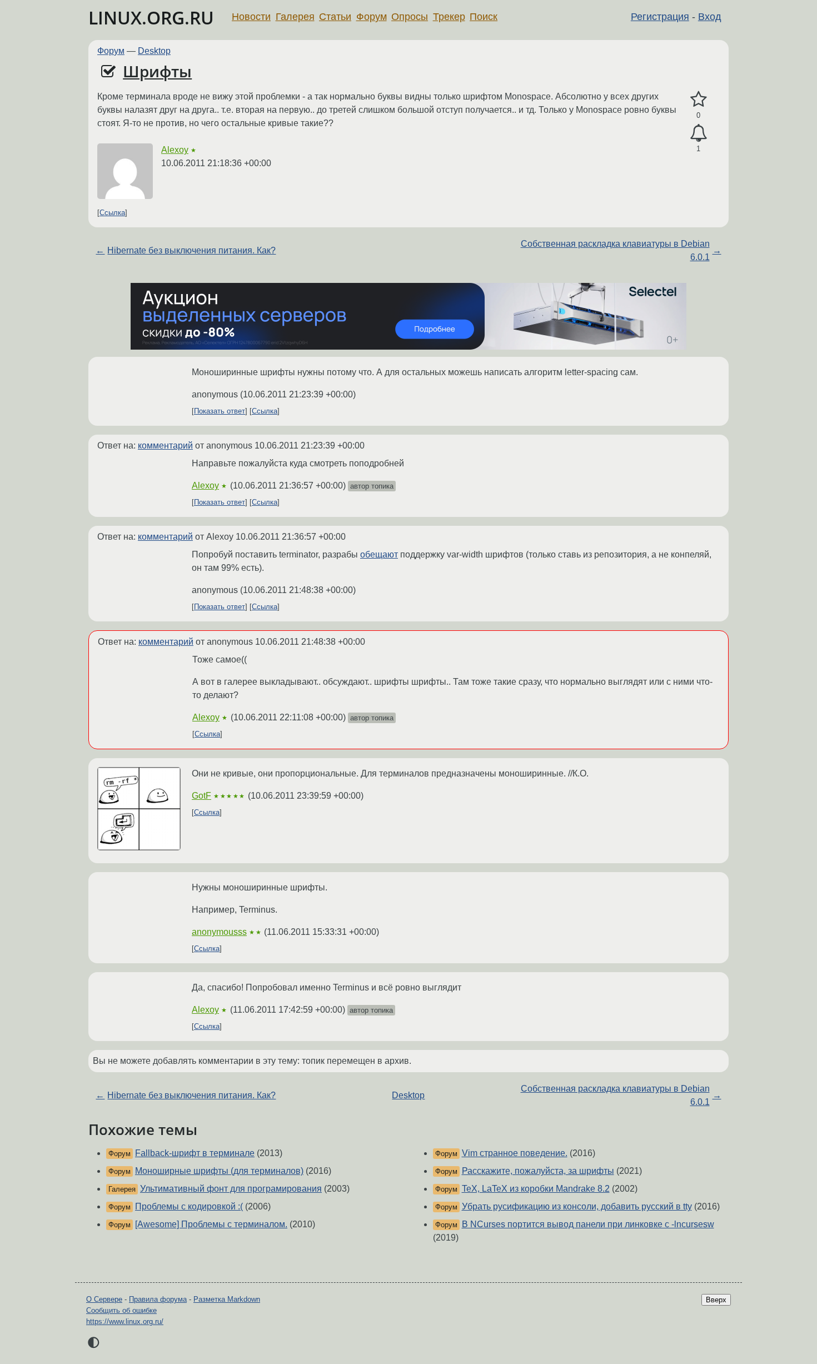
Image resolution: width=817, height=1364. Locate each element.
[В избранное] (698, 99)
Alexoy (174, 150)
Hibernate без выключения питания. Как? (191, 250)
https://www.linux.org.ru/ (124, 1321)
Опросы (409, 16)
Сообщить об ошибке (121, 1310)
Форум (371, 16)
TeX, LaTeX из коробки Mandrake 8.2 (536, 1188)
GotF (201, 795)
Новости (251, 16)
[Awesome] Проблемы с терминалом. (211, 1224)
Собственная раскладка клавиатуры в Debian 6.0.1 (615, 250)
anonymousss (219, 932)
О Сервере (104, 1299)
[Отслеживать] (698, 133)
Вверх (716, 1300)
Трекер (449, 16)
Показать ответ (219, 411)
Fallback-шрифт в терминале (195, 1153)
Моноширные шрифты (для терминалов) (219, 1171)
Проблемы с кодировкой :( (189, 1206)
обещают (379, 554)
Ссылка (112, 212)
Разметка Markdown (226, 1299)
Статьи (335, 16)
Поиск (483, 16)
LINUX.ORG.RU (151, 17)
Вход (709, 16)
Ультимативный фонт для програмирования (231, 1188)
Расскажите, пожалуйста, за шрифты (538, 1171)
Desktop (154, 51)
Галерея (295, 16)
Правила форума (158, 1299)
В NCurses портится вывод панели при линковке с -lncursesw (588, 1224)
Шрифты (157, 71)
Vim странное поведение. (514, 1153)
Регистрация (660, 16)
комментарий (165, 445)
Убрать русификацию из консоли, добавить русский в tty (577, 1206)
